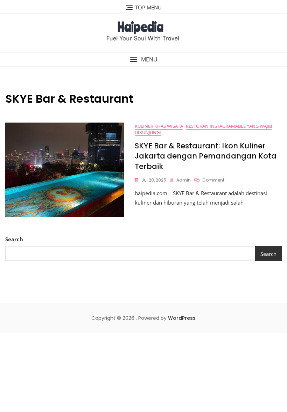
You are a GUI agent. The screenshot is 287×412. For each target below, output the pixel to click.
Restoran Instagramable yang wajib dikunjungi (203, 129)
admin (183, 180)
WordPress (182, 318)
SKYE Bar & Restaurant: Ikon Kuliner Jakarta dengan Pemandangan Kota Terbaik (205, 156)
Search (14, 239)
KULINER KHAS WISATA (159, 126)
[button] (143, 59)
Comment (213, 180)
